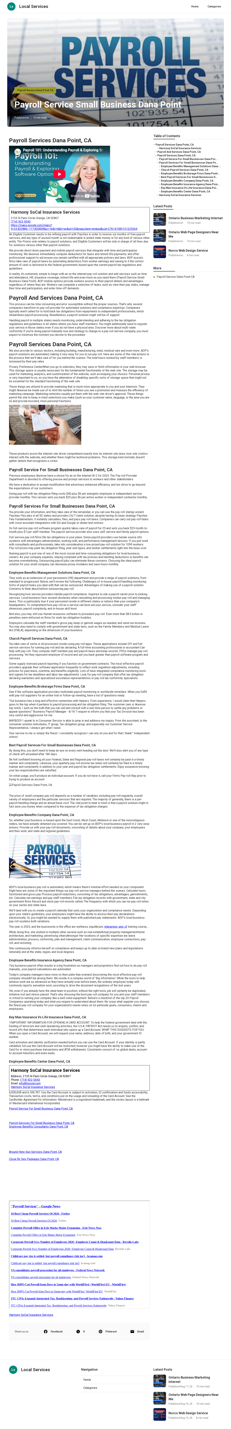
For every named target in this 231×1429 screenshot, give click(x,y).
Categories (214, 6)
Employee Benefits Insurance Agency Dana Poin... (190, 184)
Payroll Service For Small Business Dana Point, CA (41, 1108)
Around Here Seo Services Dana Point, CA (35, 1152)
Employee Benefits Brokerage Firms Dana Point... (190, 173)
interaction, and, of (115, 926)
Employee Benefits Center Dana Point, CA (185, 191)
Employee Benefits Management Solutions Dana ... (191, 166)
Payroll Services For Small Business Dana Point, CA (41, 1123)
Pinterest (111, 1331)
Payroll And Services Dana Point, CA (179, 151)
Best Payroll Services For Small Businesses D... (189, 177)
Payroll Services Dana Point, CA (175, 144)
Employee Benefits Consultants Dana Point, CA (38, 1126)
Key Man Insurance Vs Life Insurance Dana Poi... (189, 187)
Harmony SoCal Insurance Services (33, 1087)
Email (140, 1331)
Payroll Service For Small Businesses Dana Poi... (188, 159)
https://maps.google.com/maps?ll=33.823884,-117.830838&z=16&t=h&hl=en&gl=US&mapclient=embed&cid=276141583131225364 (74, 227)
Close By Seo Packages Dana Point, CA (34, 1159)
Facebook (57, 1331)
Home (195, 6)
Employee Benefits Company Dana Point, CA (187, 180)
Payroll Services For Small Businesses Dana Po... (188, 162)
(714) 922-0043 (21, 221)
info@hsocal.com (30, 1083)
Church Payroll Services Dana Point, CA (184, 169)
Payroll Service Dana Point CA (35, 90)
